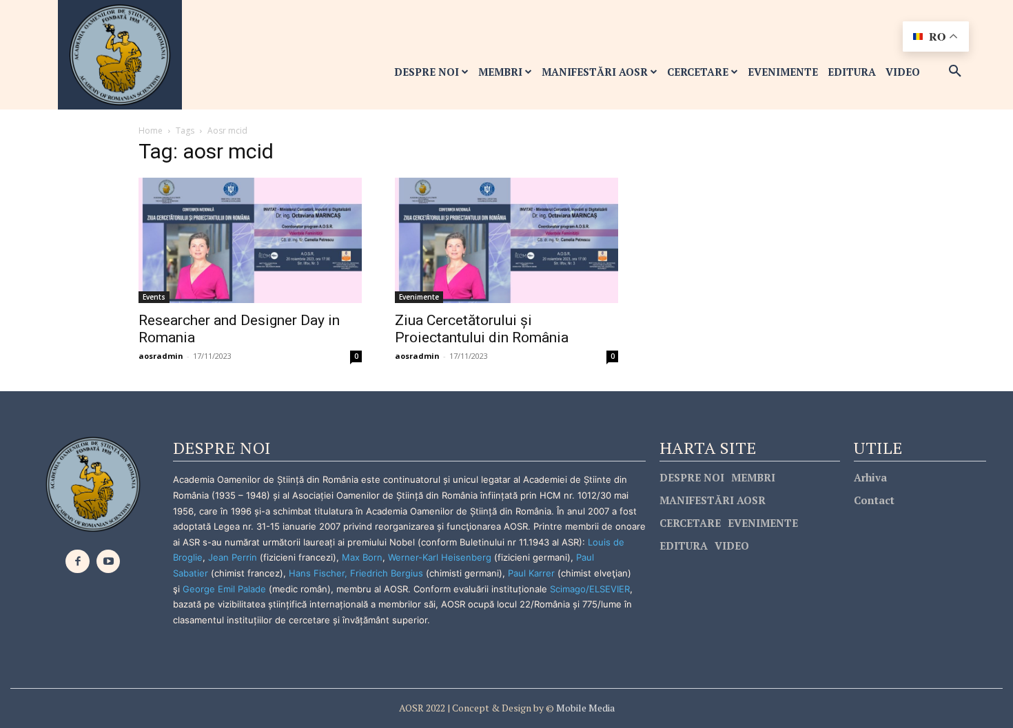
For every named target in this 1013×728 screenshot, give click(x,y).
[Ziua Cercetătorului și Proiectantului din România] (506, 240)
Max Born (362, 557)
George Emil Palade (224, 588)
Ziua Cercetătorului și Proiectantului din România (482, 329)
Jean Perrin (234, 557)
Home (151, 130)
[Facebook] (77, 562)
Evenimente (419, 297)
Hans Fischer (317, 573)
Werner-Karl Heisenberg (439, 557)
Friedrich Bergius (386, 573)
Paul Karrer (531, 573)
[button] (955, 71)
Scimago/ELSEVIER (590, 588)
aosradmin (161, 356)
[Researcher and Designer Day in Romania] (250, 240)
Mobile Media (584, 707)
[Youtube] (108, 562)
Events (154, 297)
